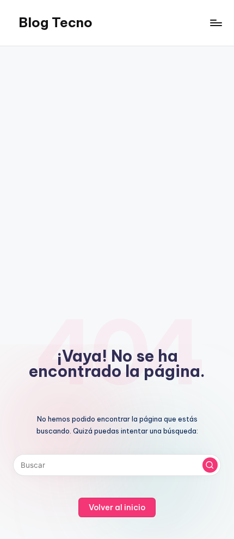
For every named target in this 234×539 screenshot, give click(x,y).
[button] (210, 465)
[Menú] (215, 23)
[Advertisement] (117, 169)
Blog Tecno (56, 22)
